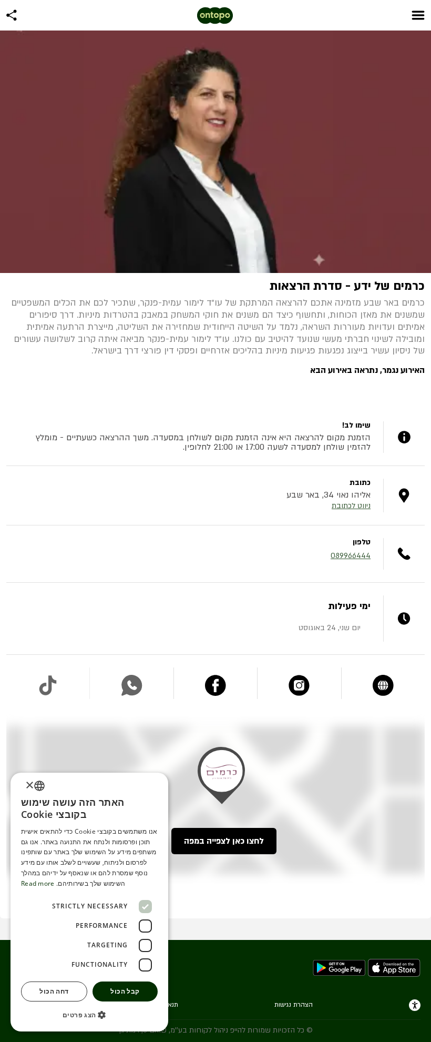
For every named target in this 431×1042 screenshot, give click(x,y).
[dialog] (89, 902)
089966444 (351, 556)
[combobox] (39, 786)
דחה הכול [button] (53, 991)
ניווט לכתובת (351, 506)
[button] (89, 1014)
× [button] (30, 786)
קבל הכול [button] (124, 991)
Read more (38, 883)
